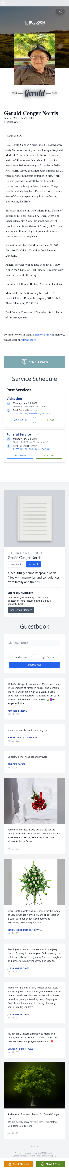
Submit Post (34, 664)
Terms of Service (43, 1155)
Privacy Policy (25, 1155)
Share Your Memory (21, 609)
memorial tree (42, 334)
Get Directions (20, 419)
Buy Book (33, 564)
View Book (15, 564)
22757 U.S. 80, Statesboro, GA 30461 (32, 413)
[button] (35, 801)
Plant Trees (49, 419)
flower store (29, 339)
